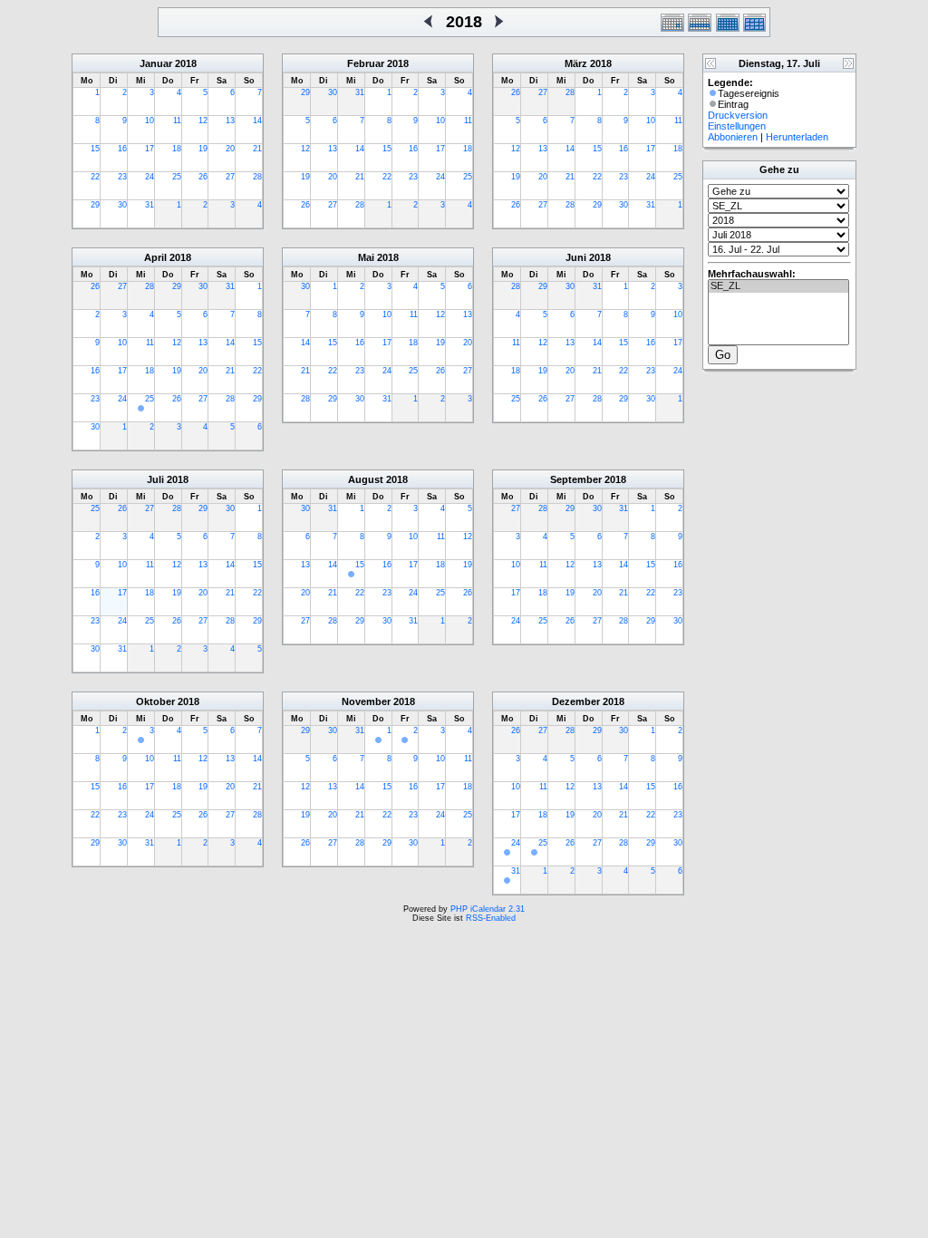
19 (203, 148)
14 (257, 120)
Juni (576, 257)
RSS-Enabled (491, 918)
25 (176, 176)
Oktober (155, 701)
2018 (186, 63)
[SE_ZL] (778, 286)
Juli (155, 479)
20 (230, 148)
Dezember (576, 701)
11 (177, 120)
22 (95, 176)
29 (95, 204)
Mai (366, 257)
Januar (156, 63)
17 (149, 148)
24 (149, 176)
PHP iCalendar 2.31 (487, 909)
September (576, 479)
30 (122, 204)
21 (257, 148)
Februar (365, 63)
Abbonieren (733, 136)
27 (230, 176)
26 (203, 176)
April (155, 257)
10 (149, 120)
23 (122, 176)
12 (203, 120)
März (576, 63)
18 (176, 148)
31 (149, 204)
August (365, 479)
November (366, 701)
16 (122, 148)
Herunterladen (797, 136)
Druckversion (738, 115)
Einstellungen (737, 126)
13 (230, 120)
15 (95, 148)
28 (257, 176)
